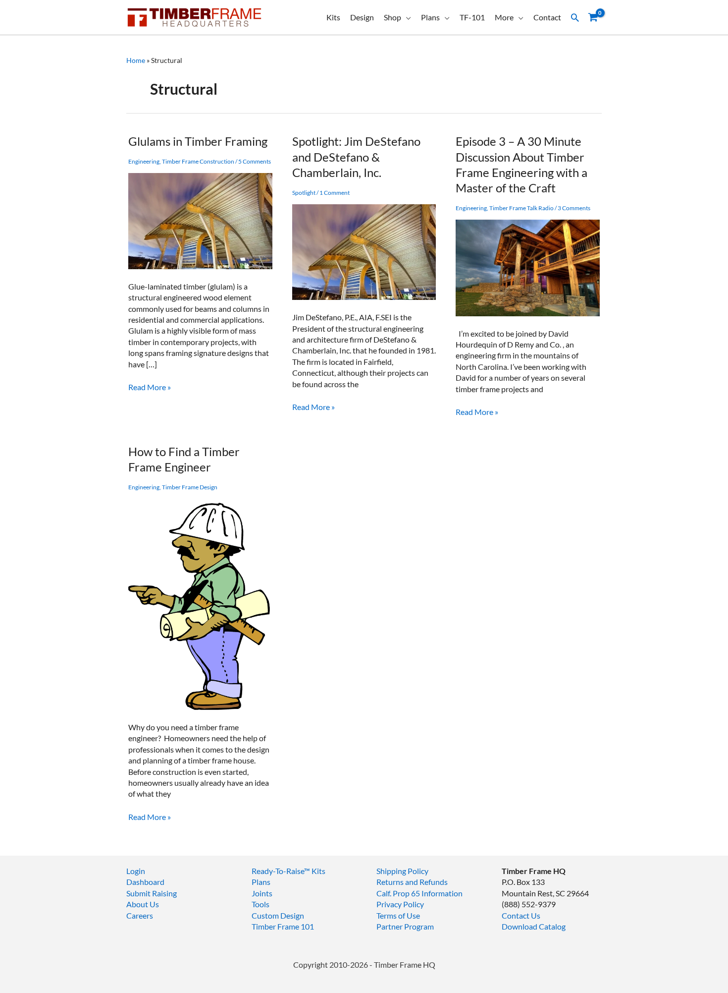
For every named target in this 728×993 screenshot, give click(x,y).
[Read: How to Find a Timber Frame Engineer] (200, 603)
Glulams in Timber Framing (197, 141)
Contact (547, 17)
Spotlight (303, 192)
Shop (392, 17)
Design (362, 17)
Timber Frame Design (189, 487)
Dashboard (145, 881)
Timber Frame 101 (283, 926)
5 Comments (254, 161)
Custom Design (278, 915)
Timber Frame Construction (198, 161)
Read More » (149, 387)
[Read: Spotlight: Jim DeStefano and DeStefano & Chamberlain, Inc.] (364, 250)
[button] (575, 17)
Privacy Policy (400, 904)
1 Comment (334, 192)
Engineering (143, 161)
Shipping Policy (402, 871)
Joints (262, 893)
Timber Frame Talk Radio (521, 208)
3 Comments (574, 208)
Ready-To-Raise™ (281, 871)
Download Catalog (534, 926)
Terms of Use (398, 915)
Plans (430, 17)
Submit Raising (151, 893)
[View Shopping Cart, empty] (593, 17)
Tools (260, 904)
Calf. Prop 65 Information (419, 893)
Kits (333, 17)
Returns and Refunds (412, 881)
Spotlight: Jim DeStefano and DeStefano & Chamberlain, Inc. (356, 156)
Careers (139, 915)
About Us (142, 904)
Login (135, 871)
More (504, 17)
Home (135, 60)
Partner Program (405, 926)
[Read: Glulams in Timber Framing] (200, 220)
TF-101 (472, 17)
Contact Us (521, 915)
